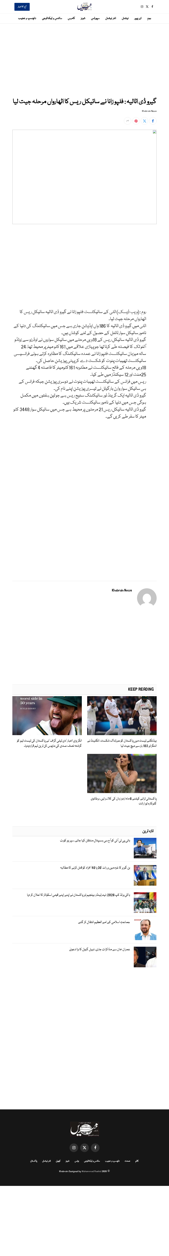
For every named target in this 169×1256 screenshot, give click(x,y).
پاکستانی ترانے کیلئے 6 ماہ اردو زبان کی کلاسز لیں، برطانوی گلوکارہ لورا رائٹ (124, 801)
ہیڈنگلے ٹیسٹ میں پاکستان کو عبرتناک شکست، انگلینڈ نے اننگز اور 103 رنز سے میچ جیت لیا (122, 743)
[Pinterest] (153, 273)
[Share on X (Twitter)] (144, 121)
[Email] (153, 282)
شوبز (83, 18)
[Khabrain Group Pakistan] (84, 6)
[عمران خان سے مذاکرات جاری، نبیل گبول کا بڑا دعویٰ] (145, 957)
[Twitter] (153, 254)
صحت (127, 1161)
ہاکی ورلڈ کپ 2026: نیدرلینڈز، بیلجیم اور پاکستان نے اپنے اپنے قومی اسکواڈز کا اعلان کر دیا (78, 895)
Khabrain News (149, 111)
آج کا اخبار (22, 6)
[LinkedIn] (153, 263)
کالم (137, 1161)
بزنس (77, 1161)
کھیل (58, 1161)
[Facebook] (153, 244)
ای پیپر (138, 18)
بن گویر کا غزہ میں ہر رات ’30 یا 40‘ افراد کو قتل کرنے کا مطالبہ (95, 867)
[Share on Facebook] (153, 121)
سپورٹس (95, 18)
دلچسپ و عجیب (27, 18)
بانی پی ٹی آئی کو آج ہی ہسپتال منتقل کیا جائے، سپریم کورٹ (95, 840)
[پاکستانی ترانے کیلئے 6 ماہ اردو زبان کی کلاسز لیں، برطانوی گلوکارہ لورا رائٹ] (122, 773)
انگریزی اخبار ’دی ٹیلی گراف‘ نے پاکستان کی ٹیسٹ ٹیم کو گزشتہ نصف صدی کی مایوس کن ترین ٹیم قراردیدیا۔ (49, 743)
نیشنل (125, 18)
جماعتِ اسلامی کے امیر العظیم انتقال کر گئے (104, 922)
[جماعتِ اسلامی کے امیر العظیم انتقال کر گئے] (145, 929)
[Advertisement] (84, 60)
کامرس (71, 18)
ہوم (149, 18)
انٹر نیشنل (110, 18)
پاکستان (33, 1161)
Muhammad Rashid (91, 1171)
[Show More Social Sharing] (127, 121)
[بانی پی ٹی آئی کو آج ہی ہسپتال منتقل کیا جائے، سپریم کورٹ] (145, 848)
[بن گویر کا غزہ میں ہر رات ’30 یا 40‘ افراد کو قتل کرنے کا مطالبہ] (145, 875)
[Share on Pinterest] (136, 121)
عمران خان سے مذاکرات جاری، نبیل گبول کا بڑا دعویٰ (99, 949)
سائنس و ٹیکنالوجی (52, 18)
